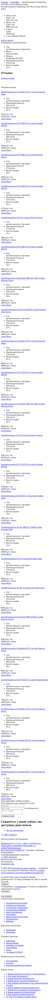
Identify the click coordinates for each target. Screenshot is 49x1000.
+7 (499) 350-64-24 (9, 835)
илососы (9, 963)
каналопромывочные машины (19, 965)
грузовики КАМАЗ (14, 952)
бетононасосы (12, 919)
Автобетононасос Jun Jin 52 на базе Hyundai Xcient (22, 588)
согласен (5, 891)
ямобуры (9, 921)
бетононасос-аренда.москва (24, 868)
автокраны (10, 932)
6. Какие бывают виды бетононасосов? (23, 988)
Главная (4, 2)
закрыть (5, 884)
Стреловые (14, 2)
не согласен (6, 896)
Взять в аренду (7, 40)
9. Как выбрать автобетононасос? (20, 994)
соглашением (20, 886)
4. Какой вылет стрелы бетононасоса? (22, 981)
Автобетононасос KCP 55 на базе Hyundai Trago (21, 559)
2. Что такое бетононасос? (17, 976)
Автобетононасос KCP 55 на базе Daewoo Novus (22, 435)
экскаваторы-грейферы (16, 910)
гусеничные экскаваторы (17, 907)
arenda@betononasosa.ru (11, 848)
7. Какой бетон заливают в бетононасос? (23, 990)
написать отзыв (7, 78)
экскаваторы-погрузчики (17, 903)
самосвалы (10, 941)
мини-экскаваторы (14, 912)
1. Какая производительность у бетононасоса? (26, 974)
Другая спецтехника (14, 830)
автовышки (11, 930)
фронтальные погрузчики (17, 917)
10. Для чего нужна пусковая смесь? (21, 997)
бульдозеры (11, 914)
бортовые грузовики (15, 945)
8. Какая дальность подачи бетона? (21, 992)
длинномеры (11, 948)
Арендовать (6, 119)
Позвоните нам (7, 864)
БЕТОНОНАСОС (12, 850)
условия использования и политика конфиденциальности (22, 871)
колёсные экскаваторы (15, 905)
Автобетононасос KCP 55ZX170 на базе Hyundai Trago (24, 680)
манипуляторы (12, 943)
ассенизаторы (12, 961)
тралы (8, 950)
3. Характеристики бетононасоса (20, 978)
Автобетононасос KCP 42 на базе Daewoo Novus (22, 218)
